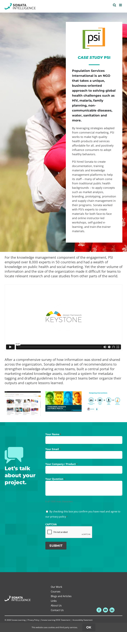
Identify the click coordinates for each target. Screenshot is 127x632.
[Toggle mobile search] (114, 5)
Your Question (55, 479)
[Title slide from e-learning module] (63, 393)
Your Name (53, 434)
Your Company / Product (61, 464)
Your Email (52, 449)
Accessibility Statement (82, 620)
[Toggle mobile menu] (120, 5)
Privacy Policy (33, 620)
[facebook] (98, 609)
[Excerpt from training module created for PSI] (104, 393)
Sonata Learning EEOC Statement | (56, 620)
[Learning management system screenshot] (23, 393)
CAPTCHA (51, 524)
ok (88, 627)
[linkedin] (111, 609)
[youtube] (105, 609)
